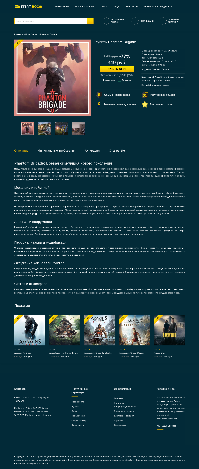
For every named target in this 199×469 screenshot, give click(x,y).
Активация (92, 150)
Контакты (132, 6)
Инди (170, 77)
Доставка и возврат (124, 416)
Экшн (74, 411)
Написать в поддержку (158, 6)
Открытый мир (79, 420)
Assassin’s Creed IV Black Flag (97, 353)
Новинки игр (78, 402)
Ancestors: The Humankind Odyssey (62, 353)
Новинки (179, 77)
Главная (18, 34)
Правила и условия (124, 411)
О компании (120, 425)
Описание (21, 150)
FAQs (116, 6)
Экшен (167, 80)
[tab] (24, 152)
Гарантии (119, 420)
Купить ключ (117, 69)
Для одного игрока (159, 85)
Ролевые (145, 80)
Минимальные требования (56, 150)
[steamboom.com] (29, 6)
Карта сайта (78, 425)
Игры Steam (62, 6)
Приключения (79, 416)
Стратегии (157, 80)
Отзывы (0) (117, 150)
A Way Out (159, 353)
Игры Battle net (85, 6)
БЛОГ (104, 6)
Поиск (90, 21)
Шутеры (76, 406)
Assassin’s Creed (23, 353)
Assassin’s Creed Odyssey (132, 353)
